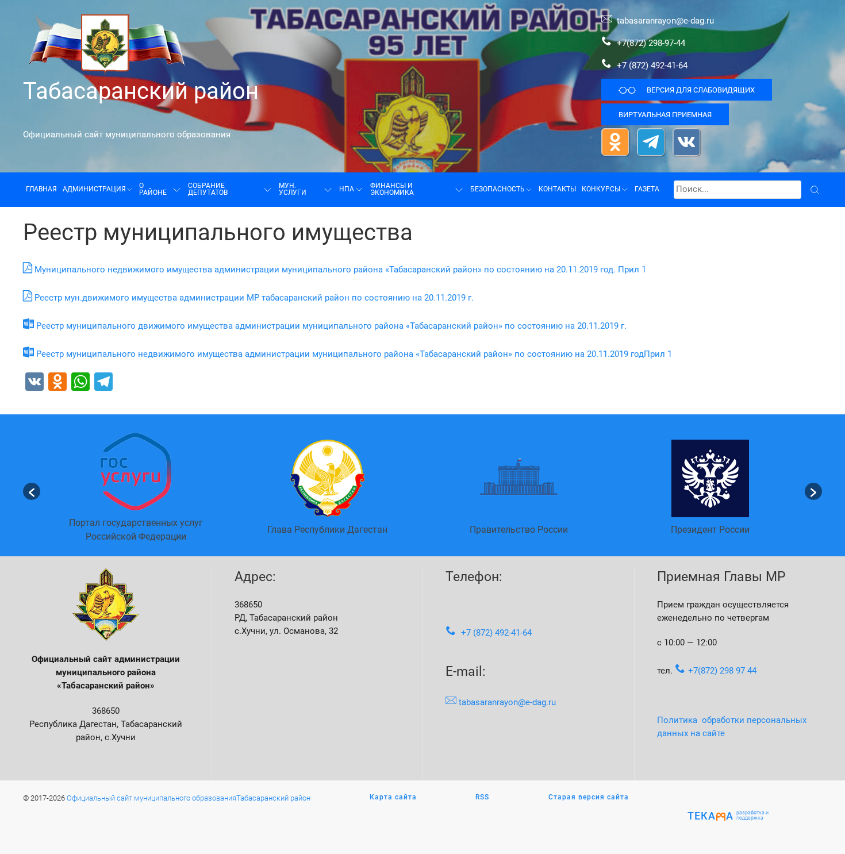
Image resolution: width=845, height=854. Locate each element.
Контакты (557, 189)
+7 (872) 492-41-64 (652, 65)
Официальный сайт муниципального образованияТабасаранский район (188, 797)
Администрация (94, 189)
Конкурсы (601, 189)
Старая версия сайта (588, 797)
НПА (346, 189)
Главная (41, 189)
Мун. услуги (292, 189)
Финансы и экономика (392, 189)
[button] (31, 491)
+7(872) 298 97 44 (722, 670)
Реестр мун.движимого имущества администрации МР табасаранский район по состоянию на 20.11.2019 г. (254, 298)
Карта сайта (393, 797)
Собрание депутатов (208, 189)
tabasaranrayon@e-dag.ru (665, 21)
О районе (153, 189)
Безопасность (497, 189)
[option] (136, 491)
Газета (647, 189)
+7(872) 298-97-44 (649, 43)
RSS (482, 797)
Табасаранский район (141, 91)
